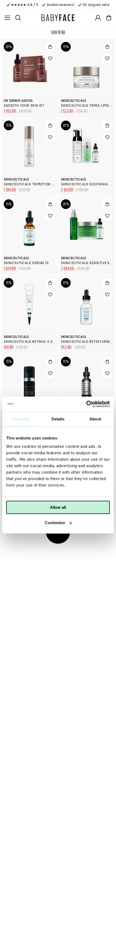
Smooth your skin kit (24, 105)
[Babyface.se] (58, 17)
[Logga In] (98, 18)
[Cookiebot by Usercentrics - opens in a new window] (86, 404)
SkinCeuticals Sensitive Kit (87, 263)
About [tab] (95, 419)
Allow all (58, 507)
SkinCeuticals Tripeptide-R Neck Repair (41, 184)
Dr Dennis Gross (18, 100)
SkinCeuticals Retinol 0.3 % (30, 341)
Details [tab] (58, 419)
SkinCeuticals (73, 100)
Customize (55, 522)
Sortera (58, 32)
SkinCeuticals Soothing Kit (87, 184)
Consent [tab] (21, 419)
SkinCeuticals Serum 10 (26, 263)
